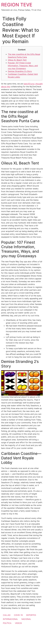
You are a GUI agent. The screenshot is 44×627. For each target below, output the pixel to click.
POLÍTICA (7, 623)
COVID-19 (18, 615)
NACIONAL (26, 619)
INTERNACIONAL (10, 619)
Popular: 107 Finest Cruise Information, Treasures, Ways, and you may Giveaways (23, 66)
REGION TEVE (16, 5)
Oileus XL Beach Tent (17, 60)
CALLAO (6, 615)
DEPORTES (31, 615)
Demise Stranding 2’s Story (20, 71)
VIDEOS (18, 623)
